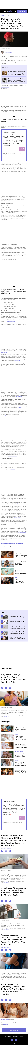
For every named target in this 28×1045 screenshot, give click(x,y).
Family (17, 725)
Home (2, 15)
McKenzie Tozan (9, 52)
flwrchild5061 (19, 396)
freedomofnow (17, 360)
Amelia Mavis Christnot (6, 684)
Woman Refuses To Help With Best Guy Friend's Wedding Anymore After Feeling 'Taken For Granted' (16, 74)
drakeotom (20, 407)
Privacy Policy (8, 1036)
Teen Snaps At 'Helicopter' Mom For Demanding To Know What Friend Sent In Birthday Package (13, 891)
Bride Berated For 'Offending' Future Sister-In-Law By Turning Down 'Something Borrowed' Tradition (13, 989)
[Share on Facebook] (2, 688)
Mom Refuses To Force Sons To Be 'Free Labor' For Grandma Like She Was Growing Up (21, 765)
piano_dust (12, 469)
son (17, 543)
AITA (21, 543)
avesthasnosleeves (12, 456)
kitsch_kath (3, 415)
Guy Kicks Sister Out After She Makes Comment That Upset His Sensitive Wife (13, 678)
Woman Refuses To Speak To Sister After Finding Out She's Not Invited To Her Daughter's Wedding (21, 772)
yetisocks (18, 503)
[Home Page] (9, 11)
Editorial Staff (15, 1036)
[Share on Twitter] (6, 688)
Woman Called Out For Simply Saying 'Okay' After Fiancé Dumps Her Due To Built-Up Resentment (20, 756)
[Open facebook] (12, 1040)
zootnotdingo (4, 352)
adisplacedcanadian (10, 321)
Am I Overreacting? (13, 979)
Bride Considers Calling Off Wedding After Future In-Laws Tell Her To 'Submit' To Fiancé (20, 739)
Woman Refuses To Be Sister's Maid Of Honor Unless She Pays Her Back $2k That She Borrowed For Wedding (13, 840)
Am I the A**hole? (5, 87)
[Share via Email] (10, 688)
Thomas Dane (5, 996)
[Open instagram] (16, 1040)
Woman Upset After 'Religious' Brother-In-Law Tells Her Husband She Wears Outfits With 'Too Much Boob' (13, 940)
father (3, 543)
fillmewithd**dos (17, 517)
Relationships (19, 552)
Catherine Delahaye (5, 1019)
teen (8, 543)
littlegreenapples (22, 532)
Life (5, 15)
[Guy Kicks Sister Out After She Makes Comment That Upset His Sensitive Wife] (14, 698)
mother (13, 543)
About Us (21, 1036)
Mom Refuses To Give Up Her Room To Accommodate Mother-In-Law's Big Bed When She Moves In (16, 81)
